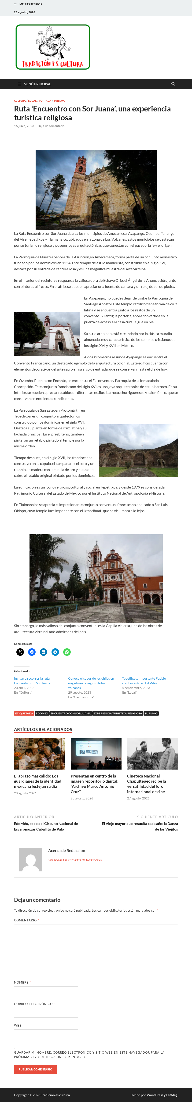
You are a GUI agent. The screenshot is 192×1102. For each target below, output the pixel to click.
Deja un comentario (51, 126)
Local (32, 100)
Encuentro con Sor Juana (71, 713)
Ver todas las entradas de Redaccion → (77, 860)
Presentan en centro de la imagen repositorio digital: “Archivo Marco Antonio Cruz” (94, 784)
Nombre (22, 982)
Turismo (59, 100)
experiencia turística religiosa (117, 713)
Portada (45, 100)
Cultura (20, 100)
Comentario (26, 920)
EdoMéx (42, 713)
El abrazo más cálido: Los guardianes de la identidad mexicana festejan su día (37, 781)
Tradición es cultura (55, 1095)
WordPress (155, 1095)
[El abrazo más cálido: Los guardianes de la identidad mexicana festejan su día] (39, 755)
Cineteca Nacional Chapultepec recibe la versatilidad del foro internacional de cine (146, 784)
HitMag (171, 1095)
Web (18, 1025)
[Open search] (173, 84)
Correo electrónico (34, 1004)
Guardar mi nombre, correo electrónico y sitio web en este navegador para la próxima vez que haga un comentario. (89, 1055)
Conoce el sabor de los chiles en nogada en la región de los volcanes (91, 683)
